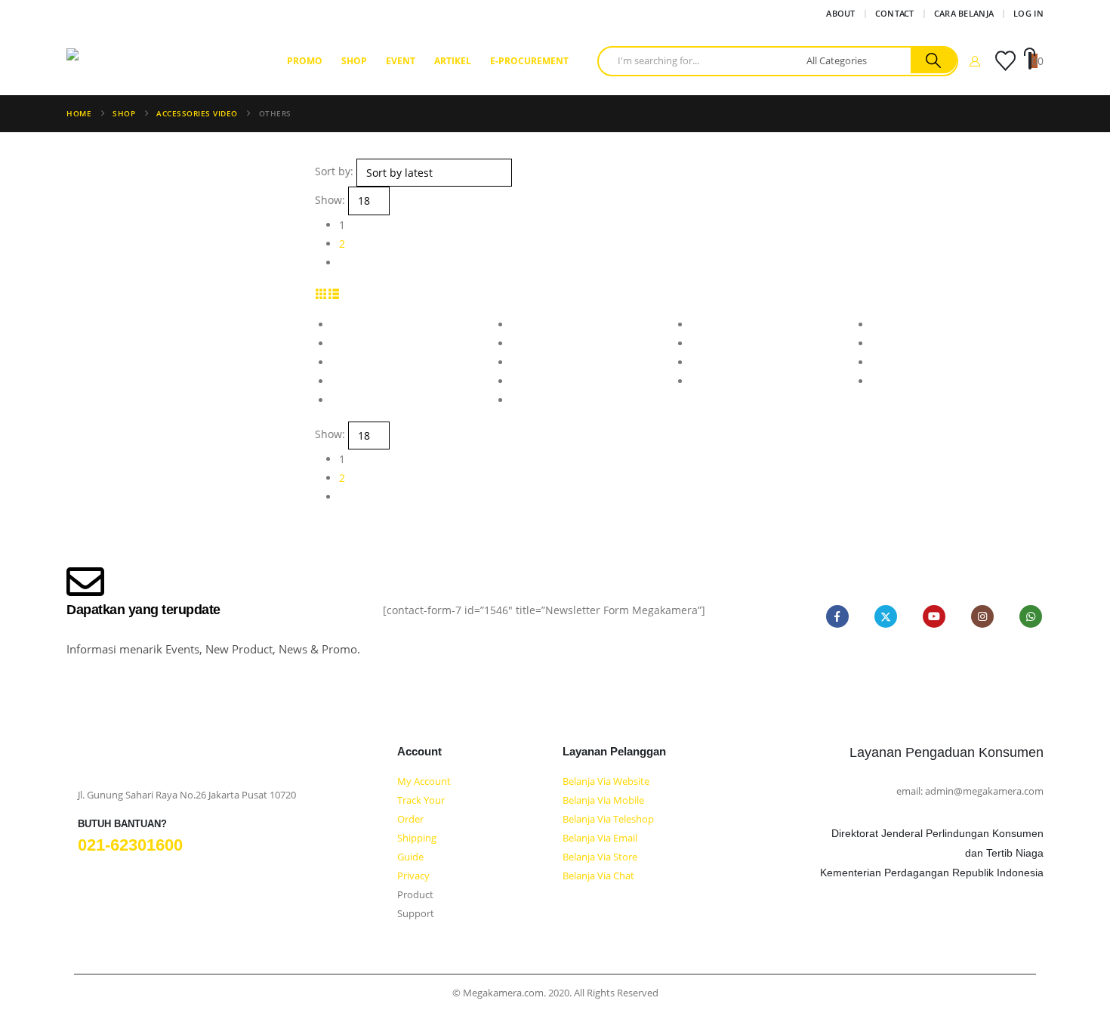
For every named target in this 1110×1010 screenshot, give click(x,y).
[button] (321, 293)
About (840, 13)
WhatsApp (1030, 616)
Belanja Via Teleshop (608, 819)
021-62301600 (130, 844)
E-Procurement (529, 60)
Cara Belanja (964, 13)
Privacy (413, 875)
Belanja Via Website (606, 781)
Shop (354, 60)
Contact (894, 13)
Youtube (934, 616)
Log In (1028, 13)
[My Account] (975, 60)
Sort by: (334, 171)
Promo (304, 60)
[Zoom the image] (102, 760)
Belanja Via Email (600, 838)
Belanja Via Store (600, 857)
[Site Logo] (160, 60)
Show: (330, 200)
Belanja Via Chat (598, 875)
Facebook (837, 616)
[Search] (934, 60)
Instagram (982, 616)
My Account (424, 781)
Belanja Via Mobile (603, 800)
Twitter (885, 616)
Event (400, 60)
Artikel (452, 60)
